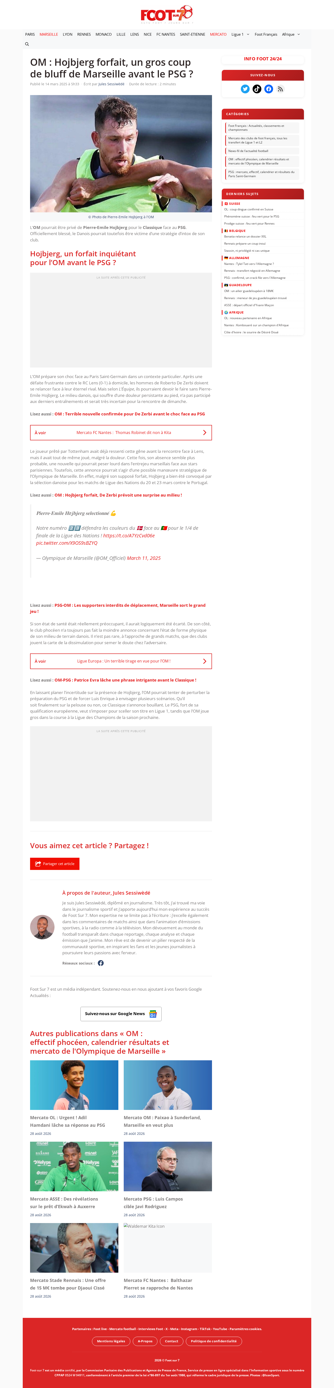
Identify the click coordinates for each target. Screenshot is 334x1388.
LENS (134, 34)
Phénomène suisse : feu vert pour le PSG (251, 216)
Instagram (189, 1329)
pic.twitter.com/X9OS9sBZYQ (66, 542)
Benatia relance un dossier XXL (245, 236)
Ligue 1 (238, 34)
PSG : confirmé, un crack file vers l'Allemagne (255, 278)
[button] (27, 44)
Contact (171, 1341)
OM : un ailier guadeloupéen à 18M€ (249, 291)
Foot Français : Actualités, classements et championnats (256, 128)
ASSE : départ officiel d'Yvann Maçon (249, 305)
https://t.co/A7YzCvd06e (129, 535)
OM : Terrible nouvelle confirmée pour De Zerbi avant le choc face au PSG (130, 414)
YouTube (220, 1329)
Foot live (100, 1329)
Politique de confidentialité (214, 1341)
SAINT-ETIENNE (192, 34)
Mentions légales (111, 1341)
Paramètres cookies (245, 1329)
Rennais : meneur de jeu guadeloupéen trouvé (255, 298)
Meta (174, 1329)
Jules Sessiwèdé (131, 892)
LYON (67, 34)
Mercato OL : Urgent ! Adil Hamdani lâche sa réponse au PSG (67, 1121)
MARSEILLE (49, 34)
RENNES (84, 34)
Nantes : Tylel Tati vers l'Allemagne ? (249, 263)
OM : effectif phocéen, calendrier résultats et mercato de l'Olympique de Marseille (258, 161)
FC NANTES (165, 34)
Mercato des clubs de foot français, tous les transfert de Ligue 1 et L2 (257, 140)
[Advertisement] (121, 321)
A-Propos (145, 1341)
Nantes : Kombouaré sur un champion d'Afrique (256, 325)
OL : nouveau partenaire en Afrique (248, 318)
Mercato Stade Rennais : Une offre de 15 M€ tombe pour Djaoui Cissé (68, 1283)
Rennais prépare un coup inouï (245, 243)
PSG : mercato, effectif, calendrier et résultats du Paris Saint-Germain (261, 174)
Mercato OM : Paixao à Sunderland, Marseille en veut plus (162, 1121)
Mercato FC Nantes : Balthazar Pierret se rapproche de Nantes (158, 1283)
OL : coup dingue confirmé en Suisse (248, 209)
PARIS (30, 34)
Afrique (288, 34)
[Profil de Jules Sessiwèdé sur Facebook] (101, 963)
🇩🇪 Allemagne (236, 258)
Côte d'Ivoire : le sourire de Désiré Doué (251, 332)
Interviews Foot (150, 1329)
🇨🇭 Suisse (232, 203)
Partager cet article (58, 863)
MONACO (104, 34)
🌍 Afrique (234, 312)
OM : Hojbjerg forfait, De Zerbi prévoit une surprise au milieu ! (118, 495)
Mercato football (122, 1329)
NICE (148, 34)
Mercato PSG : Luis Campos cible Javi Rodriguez (153, 1202)
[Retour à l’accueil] (167, 14)
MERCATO (218, 34)
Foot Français (266, 34)
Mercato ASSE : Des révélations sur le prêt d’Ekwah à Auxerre (64, 1202)
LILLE (121, 34)
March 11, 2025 (144, 557)
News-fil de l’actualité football (248, 151)
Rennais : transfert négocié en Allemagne (252, 270)
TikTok (205, 1329)
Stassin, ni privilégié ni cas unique (247, 250)
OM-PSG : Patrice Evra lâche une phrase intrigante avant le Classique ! (125, 680)
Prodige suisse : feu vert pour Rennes (249, 223)
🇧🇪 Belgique (234, 230)
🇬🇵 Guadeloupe (238, 285)
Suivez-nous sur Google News (115, 1013)
